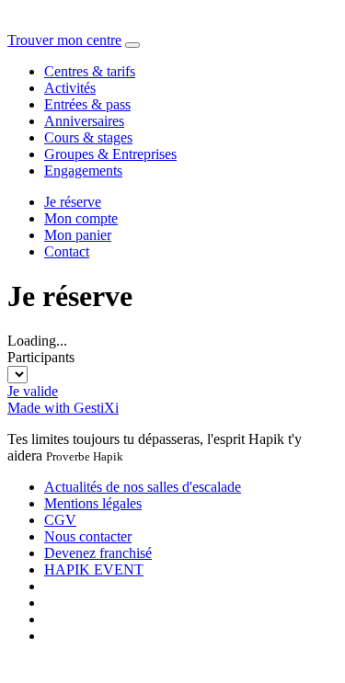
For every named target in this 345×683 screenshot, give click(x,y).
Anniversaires (84, 121)
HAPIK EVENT (94, 569)
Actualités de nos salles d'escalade (142, 487)
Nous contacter (88, 536)
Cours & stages (88, 137)
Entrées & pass (87, 104)
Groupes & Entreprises (110, 154)
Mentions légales (93, 503)
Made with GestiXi (63, 407)
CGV (60, 520)
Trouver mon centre (64, 40)
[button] (81, 218)
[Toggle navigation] (132, 45)
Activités (70, 88)
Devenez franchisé (98, 553)
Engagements (83, 170)
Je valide (32, 391)
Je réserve (72, 202)
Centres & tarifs (89, 71)
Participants (41, 357)
